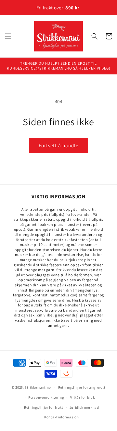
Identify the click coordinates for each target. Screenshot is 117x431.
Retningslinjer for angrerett (82, 387)
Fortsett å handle (58, 145)
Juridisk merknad (84, 407)
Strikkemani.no (38, 387)
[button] (8, 36)
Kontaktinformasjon (61, 417)
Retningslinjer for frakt (43, 407)
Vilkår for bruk (82, 397)
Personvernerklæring (46, 397)
